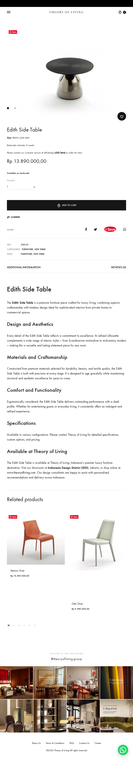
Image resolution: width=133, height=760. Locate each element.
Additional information (24, 267)
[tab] (24, 268)
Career (98, 743)
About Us (36, 743)
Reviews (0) (118, 267)
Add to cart (69, 205)
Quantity (11, 180)
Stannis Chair (17, 570)
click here (60, 152)
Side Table (40, 249)
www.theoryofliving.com (21, 472)
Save (14, 32)
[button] (13, 217)
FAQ (71, 743)
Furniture (27, 249)
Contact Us (84, 743)
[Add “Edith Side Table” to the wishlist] (121, 116)
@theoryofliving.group (66, 659)
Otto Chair (77, 603)
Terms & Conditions (55, 743)
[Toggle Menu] (8, 12)
